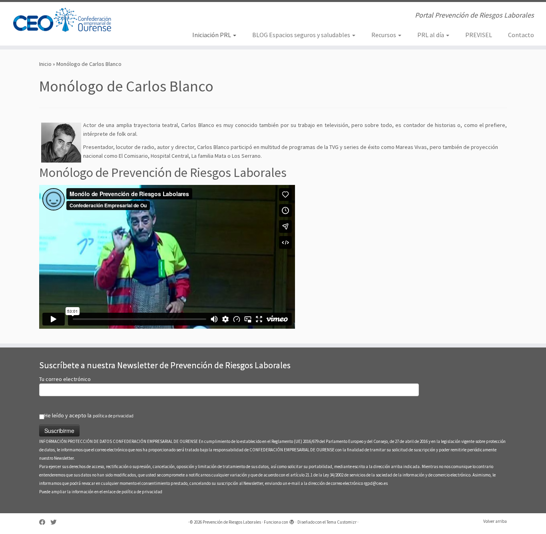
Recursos (384, 35)
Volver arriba (495, 521)
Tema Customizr (342, 522)
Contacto (521, 35)
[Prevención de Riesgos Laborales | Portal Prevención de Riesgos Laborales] (63, 20)
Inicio (45, 63)
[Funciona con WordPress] (292, 520)
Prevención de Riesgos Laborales (232, 522)
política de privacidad (113, 416)
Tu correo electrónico (65, 379)
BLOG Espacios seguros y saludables (301, 35)
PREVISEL (478, 35)
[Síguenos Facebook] (44, 522)
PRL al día (431, 35)
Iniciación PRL (212, 35)
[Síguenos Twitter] (56, 522)
